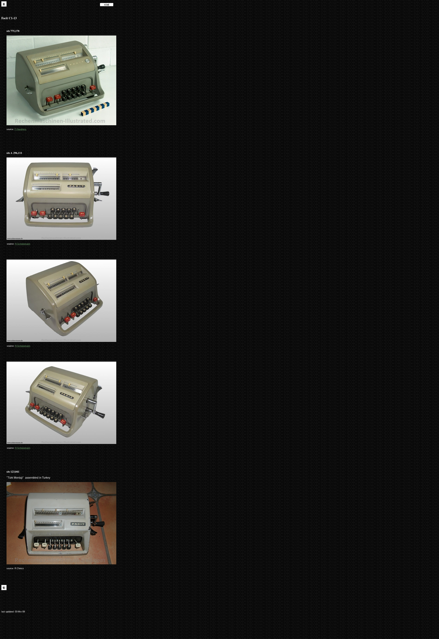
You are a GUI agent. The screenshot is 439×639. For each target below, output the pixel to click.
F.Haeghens (20, 129)
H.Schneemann (22, 244)
